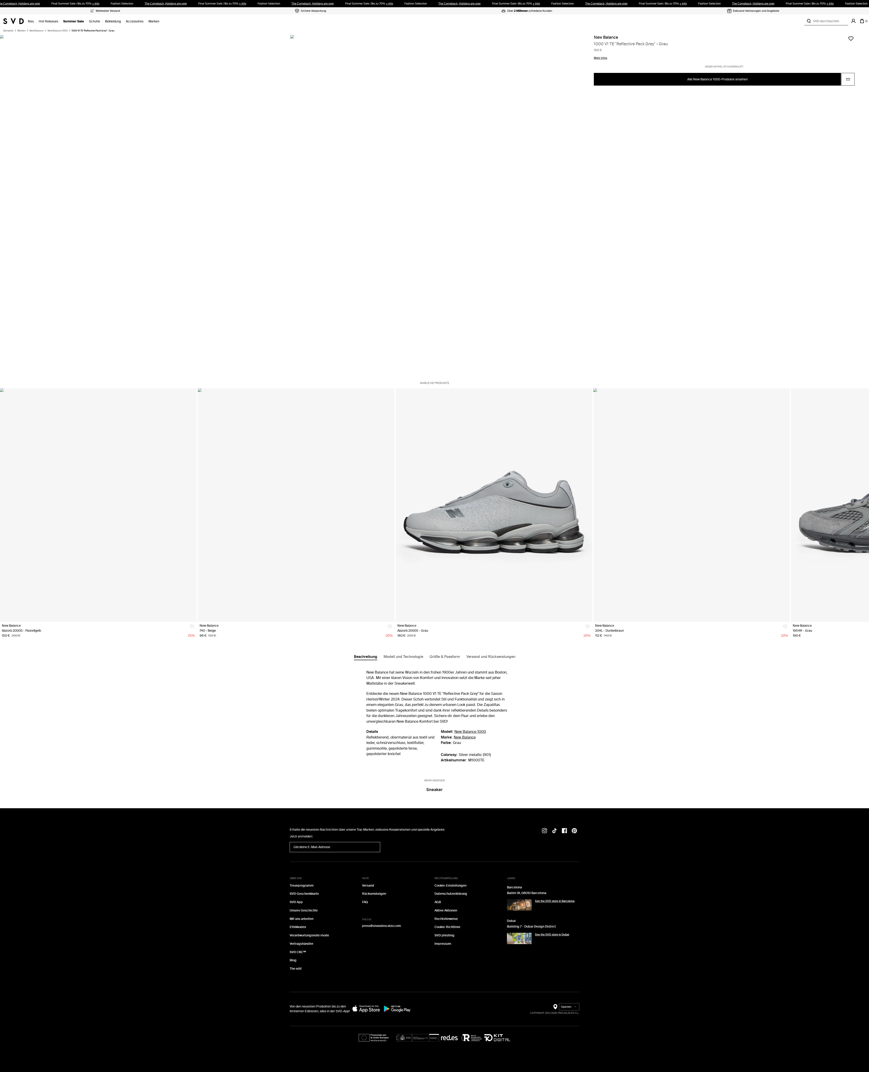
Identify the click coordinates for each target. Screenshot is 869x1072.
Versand (368, 885)
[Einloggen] (853, 21)
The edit (296, 969)
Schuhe (94, 21)
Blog (293, 960)
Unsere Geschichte (304, 910)
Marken (153, 21)
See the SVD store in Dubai (552, 934)
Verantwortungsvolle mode (309, 935)
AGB (437, 902)
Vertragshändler (301, 944)
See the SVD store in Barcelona (555, 901)
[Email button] (848, 79)
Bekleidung (113, 21)
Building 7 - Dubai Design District (531, 926)
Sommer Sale (73, 21)
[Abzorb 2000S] (98, 505)
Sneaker (434, 789)
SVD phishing (444, 935)
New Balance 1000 (58, 30)
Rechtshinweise (446, 919)
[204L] (691, 505)
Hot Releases (48, 21)
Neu (31, 21)
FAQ (365, 902)
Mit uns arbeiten (301, 919)
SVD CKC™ (298, 952)
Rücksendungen (374, 894)
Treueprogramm (302, 885)
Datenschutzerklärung (450, 894)
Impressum (442, 944)
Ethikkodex (298, 927)
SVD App (296, 902)
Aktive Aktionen (445, 910)
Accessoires (134, 21)
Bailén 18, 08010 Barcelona (526, 893)
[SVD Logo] (13, 21)
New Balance (36, 30)
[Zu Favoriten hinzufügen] (851, 38)
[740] (296, 505)
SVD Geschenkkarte (304, 894)
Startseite (8, 30)
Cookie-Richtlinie (447, 927)
